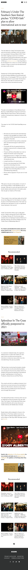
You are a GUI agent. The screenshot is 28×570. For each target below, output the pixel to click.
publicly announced (12, 61)
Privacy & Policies (10, 556)
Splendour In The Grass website (16, 454)
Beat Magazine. (17, 232)
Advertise (20, 556)
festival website (15, 230)
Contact (7, 558)
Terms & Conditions (17, 558)
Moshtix (5, 419)
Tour (2, 8)
